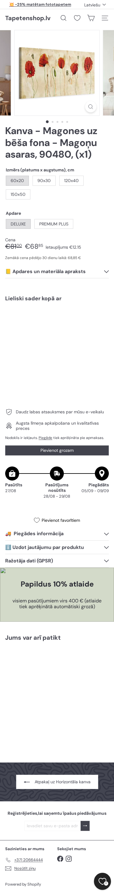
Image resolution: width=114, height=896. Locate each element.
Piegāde (45, 437)
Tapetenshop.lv (27, 18)
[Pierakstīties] (85, 826)
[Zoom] (90, 106)
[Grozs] (91, 18)
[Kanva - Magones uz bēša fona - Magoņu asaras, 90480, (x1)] (57, 328)
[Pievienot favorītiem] (100, 319)
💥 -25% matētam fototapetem (40, 4)
